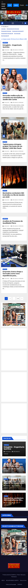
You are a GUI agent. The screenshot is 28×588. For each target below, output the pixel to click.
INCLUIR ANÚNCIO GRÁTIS (12, 580)
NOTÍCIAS (5, 93)
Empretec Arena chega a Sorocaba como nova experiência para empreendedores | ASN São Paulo (14, 276)
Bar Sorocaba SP (5, 35)
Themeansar (14, 576)
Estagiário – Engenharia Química (12, 46)
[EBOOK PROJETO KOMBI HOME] (14, 314)
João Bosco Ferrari (17, 50)
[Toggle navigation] (13, 23)
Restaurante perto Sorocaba (13, 29)
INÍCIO (3, 580)
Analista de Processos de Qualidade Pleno (13, 222)
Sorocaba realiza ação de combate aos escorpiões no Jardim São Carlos (14, 98)
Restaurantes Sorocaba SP (7, 33)
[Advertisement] (14, 338)
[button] (22, 23)
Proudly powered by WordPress (10, 574)
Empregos (5, 42)
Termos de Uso (23, 580)
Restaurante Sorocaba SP (17, 31)
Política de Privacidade (11, 584)
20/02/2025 (7, 50)
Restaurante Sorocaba (6, 31)
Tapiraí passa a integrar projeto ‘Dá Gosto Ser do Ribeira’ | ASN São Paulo (12, 146)
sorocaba (3, 29)
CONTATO (19, 584)
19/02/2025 (7, 226)
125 (18, 298)
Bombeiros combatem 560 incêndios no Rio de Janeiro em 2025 (13, 195)
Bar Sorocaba (17, 33)
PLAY (9, 5)
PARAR (16, 5)
